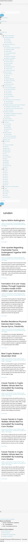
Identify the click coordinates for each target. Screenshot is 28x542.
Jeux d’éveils (8, 91)
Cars (5, 153)
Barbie (5, 158)
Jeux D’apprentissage (11, 53)
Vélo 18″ (6, 176)
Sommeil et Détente (9, 60)
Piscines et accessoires (11, 136)
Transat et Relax (9, 61)
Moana (5, 167)
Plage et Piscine (7, 132)
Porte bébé (8, 41)
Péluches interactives (10, 115)
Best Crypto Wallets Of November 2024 (11, 354)
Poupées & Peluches (9, 111)
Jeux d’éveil (7, 46)
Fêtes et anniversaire (9, 120)
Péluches (8, 117)
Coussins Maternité (10, 67)
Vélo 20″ (6, 178)
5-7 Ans (6, 195)
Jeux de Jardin (7, 124)
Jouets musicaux (9, 103)
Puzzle (7, 98)
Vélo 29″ (6, 184)
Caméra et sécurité (10, 70)
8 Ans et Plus (7, 197)
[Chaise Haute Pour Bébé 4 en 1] (10, 493)
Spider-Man (7, 148)
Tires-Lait (8, 75)
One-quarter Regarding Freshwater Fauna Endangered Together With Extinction (13, 251)
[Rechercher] (2, 15)
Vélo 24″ (6, 179)
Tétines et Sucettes (10, 80)
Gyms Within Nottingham (13, 220)
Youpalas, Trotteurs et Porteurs (13, 47)
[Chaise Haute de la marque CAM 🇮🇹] (24, 487)
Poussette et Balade (9, 37)
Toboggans (8, 125)
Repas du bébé (7, 72)
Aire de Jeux (7, 139)
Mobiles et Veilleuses (10, 58)
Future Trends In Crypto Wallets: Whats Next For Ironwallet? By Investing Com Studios (12, 387)
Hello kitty (6, 160)
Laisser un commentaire (6, 223)
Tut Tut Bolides (7, 157)
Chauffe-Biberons (10, 79)
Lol (4, 143)
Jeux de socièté (8, 118)
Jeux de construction (10, 89)
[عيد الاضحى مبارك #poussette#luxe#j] (10, 486)
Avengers (6, 155)
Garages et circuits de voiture (12, 106)
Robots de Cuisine (10, 84)
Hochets (7, 54)
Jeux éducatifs (9, 94)
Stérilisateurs (9, 82)
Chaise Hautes (9, 73)
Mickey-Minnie (7, 150)
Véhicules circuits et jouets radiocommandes (14, 105)
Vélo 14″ (6, 172)
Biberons (8, 77)
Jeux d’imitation (9, 101)
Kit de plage (8, 134)
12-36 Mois (6, 192)
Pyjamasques (7, 152)
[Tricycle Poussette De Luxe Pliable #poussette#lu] (17, 487)
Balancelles (8, 65)
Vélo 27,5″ (6, 183)
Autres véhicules (9, 110)
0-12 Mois (6, 190)
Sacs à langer (9, 42)
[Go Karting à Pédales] (24, 492)
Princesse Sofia (7, 165)
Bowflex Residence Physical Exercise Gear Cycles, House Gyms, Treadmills (14, 324)
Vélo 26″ (6, 181)
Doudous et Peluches (10, 56)
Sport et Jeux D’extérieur (10, 138)
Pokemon (6, 146)
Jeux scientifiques (10, 96)
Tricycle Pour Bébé (10, 49)
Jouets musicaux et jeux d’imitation (12, 99)
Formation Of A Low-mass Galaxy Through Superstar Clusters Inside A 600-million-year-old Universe (13, 287)
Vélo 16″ (6, 174)
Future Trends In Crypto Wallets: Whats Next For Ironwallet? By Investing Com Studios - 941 (13, 360)
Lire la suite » (4, 242)
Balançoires (8, 127)
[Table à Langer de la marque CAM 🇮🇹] (3, 494)
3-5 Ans (6, 193)
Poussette (8, 39)
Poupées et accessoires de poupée (14, 113)
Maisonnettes (9, 129)
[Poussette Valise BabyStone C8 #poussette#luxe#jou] (3, 487)
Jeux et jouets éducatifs (9, 87)
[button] (14, 34)
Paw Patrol (6, 164)
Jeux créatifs (9, 92)
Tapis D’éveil (8, 51)
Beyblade (6, 162)
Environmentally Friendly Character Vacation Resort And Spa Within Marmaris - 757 (13, 225)
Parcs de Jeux (9, 68)
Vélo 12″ (6, 171)
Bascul (7, 131)
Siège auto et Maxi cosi (9, 44)
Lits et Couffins (9, 63)
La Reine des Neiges (8, 145)
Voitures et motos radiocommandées (14, 108)
